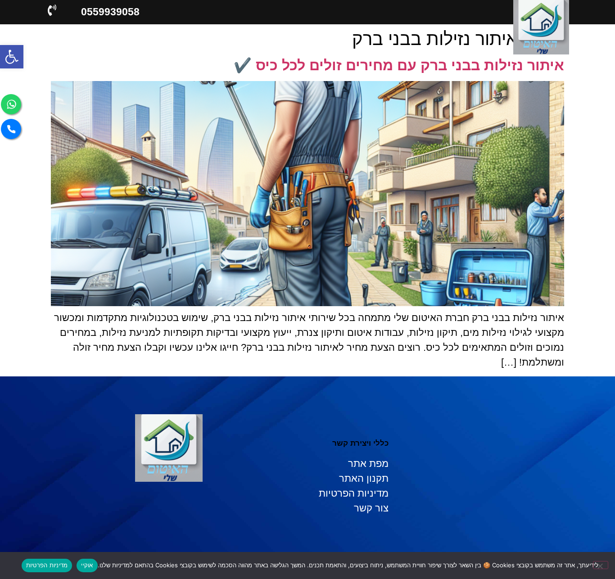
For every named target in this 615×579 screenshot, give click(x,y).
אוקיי (87, 565)
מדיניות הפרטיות (47, 565)
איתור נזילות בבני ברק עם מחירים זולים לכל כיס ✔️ (399, 65)
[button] (11, 56)
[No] (600, 565)
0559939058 (110, 12)
